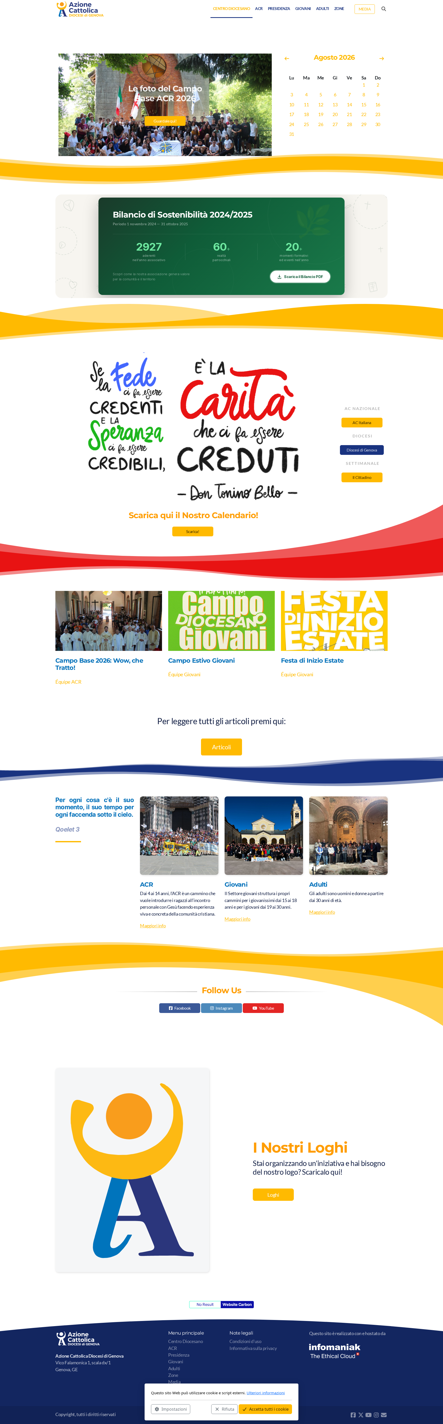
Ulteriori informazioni (266, 1392)
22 (363, 114)
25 (306, 124)
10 (291, 104)
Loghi (273, 1195)
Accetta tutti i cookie (269, 1409)
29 (363, 124)
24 (291, 124)
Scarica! (192, 531)
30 (377, 124)
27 (335, 124)
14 (349, 104)
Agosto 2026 (334, 57)
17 (291, 114)
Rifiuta (228, 1409)
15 (363, 104)
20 (335, 114)
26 (320, 124)
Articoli (221, 747)
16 (377, 104)
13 (335, 104)
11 (306, 104)
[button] (159, 151)
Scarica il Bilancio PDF (303, 276)
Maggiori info (153, 925)
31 (291, 134)
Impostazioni (174, 1409)
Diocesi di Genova (362, 449)
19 (320, 114)
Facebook (182, 1008)
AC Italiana (362, 422)
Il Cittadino (362, 477)
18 (306, 114)
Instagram (224, 1008)
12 (320, 104)
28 (349, 124)
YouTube (266, 1008)
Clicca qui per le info (165, 126)
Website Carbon (237, 1304)
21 (349, 114)
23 (377, 114)
